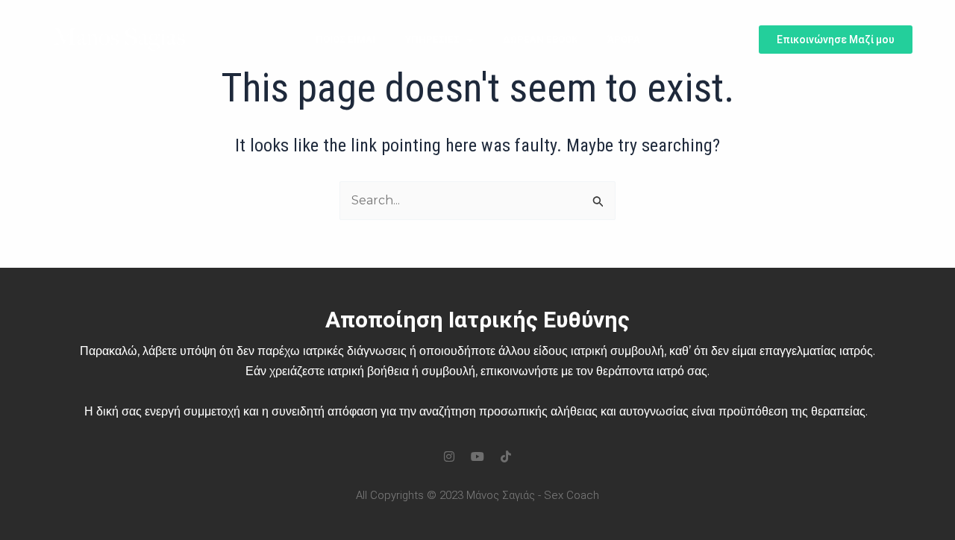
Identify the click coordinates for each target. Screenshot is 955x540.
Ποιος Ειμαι (345, 39)
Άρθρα (623, 39)
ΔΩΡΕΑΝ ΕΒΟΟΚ (540, 39)
